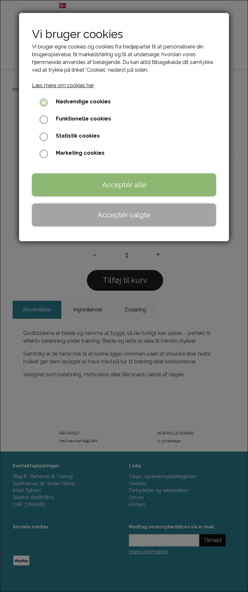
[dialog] (124, 296)
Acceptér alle (124, 185)
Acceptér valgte (124, 215)
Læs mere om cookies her (63, 85)
